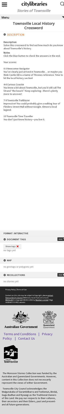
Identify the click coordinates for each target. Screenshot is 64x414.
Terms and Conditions (20, 334)
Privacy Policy (10, 289)
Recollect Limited (41, 300)
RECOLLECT (9, 300)
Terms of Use (21, 289)
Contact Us (26, 338)
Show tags (11, 246)
